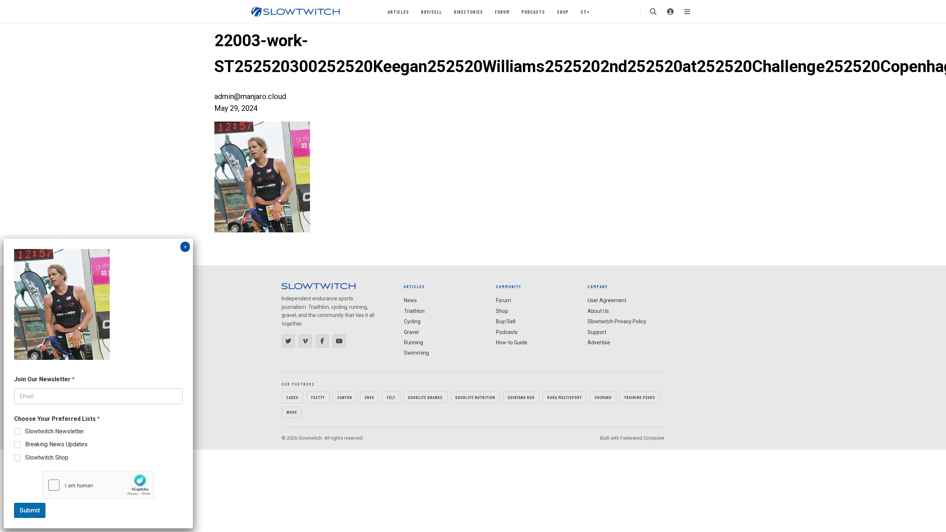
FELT (391, 397)
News (410, 300)
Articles (398, 11)
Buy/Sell (431, 11)
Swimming (416, 353)
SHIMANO (603, 397)
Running (413, 342)
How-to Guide (511, 342)
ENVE (369, 397)
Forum (502, 11)
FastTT (318, 397)
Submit (30, 510)
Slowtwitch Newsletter (54, 431)
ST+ (585, 11)
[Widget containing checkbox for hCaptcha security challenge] (98, 485)
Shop (563, 11)
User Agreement (607, 300)
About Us (598, 311)
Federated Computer (642, 438)
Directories (468, 11)
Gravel (411, 332)
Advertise (599, 342)
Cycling (412, 321)
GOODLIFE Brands (425, 397)
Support (597, 332)
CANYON (344, 397)
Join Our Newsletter (44, 379)
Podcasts (533, 11)
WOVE (291, 412)
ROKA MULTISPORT (564, 397)
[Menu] (687, 11)
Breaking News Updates (56, 444)
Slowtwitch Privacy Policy (617, 321)
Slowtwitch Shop (46, 457)
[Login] (670, 11)
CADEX (292, 397)
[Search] (653, 11)
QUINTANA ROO (521, 397)
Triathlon (414, 311)
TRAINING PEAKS (639, 397)
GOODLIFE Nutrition (475, 397)
